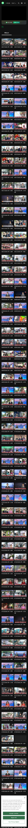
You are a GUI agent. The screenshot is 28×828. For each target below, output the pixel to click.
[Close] (25, 797)
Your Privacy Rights (13, 822)
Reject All (14, 817)
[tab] (7, 33)
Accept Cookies (13, 813)
